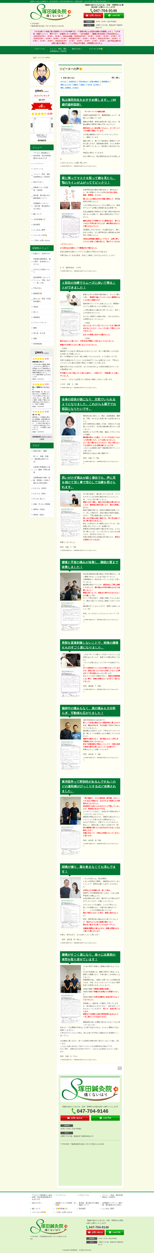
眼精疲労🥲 (37, 293)
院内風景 (36, 224)
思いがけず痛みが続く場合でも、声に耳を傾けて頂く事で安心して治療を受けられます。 (89, 482)
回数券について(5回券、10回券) (40, 189)
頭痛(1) (82, 85)
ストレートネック (40, 322)
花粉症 (35, 307)
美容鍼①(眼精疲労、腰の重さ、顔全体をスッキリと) (42, 261)
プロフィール (39, 49)
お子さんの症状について (41, 271)
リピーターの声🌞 (96, 49)
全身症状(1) (73, 81)
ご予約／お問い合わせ (41, 240)
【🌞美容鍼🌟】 (39, 219)
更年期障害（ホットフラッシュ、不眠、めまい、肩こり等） (41, 280)
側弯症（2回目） (39, 509)
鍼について (37, 214)
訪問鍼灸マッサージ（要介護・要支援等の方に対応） (41, 206)
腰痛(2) (75, 85)
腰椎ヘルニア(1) (66, 85)
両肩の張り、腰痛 (40, 451)
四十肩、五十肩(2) (93, 85)
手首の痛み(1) (83, 81)
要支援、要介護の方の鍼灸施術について (41, 196)
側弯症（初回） (39, 515)
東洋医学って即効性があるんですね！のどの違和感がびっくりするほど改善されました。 (89, 786)
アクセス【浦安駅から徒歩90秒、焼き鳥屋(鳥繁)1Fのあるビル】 (42, 155)
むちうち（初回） (40, 493)
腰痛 (35, 328)
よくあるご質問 (39, 230)
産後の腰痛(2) (94, 81)
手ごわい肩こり (39, 499)
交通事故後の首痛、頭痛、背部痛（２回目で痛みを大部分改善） (41, 480)
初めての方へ (77, 49)
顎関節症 (36, 317)
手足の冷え (37, 288)
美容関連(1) (105, 81)
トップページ (38, 163)
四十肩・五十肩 (39, 333)
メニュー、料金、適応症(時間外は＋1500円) (58, 50)
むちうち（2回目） (40, 488)
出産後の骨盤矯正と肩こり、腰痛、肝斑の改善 (41, 469)
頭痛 (35, 338)
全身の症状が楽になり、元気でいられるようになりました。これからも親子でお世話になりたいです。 (89, 404)
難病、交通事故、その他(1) (70, 88)
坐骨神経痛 (37, 344)
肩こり (35, 312)
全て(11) (63, 81)
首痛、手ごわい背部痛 (41, 504)
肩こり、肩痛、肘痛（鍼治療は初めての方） (40, 459)
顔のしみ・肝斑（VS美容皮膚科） (42, 300)
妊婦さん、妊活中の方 (41, 253)
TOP (34, 57)
